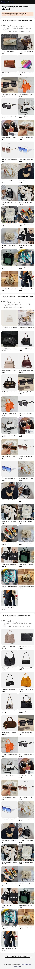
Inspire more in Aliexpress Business (17, 956)
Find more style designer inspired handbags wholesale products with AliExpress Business (14, 14)
